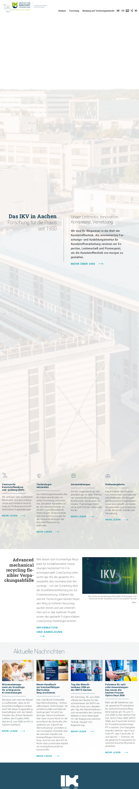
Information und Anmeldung (50, 629)
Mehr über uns (83, 263)
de (118, 10)
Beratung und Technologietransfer (98, 11)
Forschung (74, 11)
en (122, 10)
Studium (62, 11)
